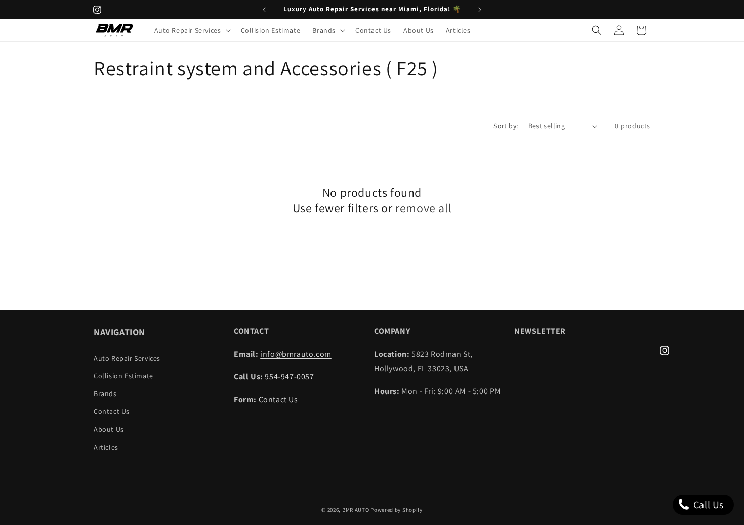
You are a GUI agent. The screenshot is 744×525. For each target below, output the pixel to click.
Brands (105, 393)
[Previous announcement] (264, 9)
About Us (109, 429)
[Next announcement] (480, 9)
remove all (423, 208)
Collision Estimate (123, 375)
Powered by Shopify (396, 509)
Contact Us (112, 411)
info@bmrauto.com (296, 353)
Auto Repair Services (127, 358)
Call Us (707, 504)
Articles (106, 447)
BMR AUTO (355, 509)
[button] (191, 30)
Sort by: (505, 125)
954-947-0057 (289, 376)
